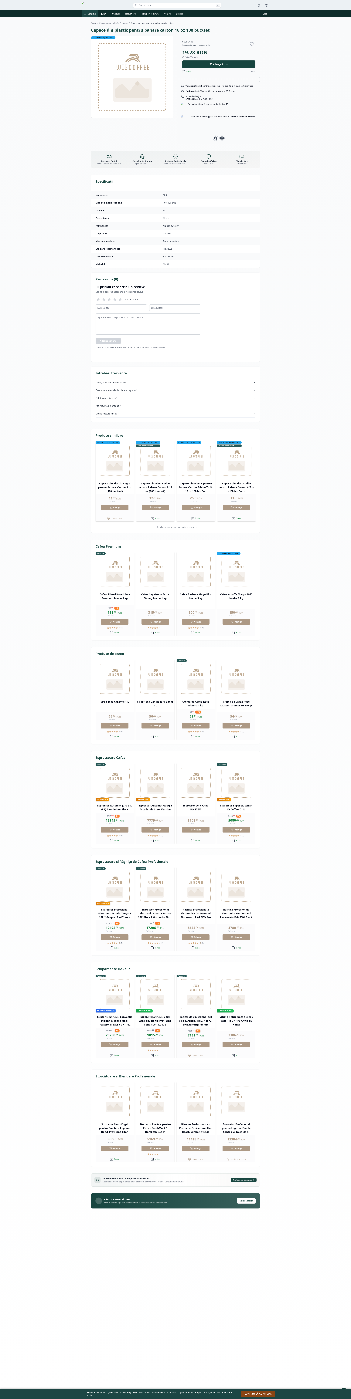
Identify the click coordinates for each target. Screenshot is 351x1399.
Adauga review (108, 340)
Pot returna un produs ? (108, 405)
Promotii (167, 13)
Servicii (179, 13)
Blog (265, 13)
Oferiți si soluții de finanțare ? (111, 382)
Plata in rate (130, 13)
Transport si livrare (150, 13)
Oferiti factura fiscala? (107, 413)
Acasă (93, 23)
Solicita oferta (246, 1200)
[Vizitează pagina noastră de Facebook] (215, 138)
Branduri (115, 13)
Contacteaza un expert (242, 1180)
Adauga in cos (220, 64)
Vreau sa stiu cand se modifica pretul (196, 45)
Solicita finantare (247, 116)
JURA (103, 13)
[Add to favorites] (251, 44)
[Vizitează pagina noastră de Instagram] (222, 138)
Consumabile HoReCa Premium (113, 23)
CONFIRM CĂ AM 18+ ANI (257, 1393)
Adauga (116, 507)
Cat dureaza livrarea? (106, 398)
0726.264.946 (199, 99)
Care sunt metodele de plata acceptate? (116, 390)
